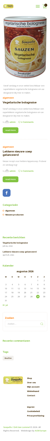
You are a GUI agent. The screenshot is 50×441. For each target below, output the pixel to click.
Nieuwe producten (14, 214)
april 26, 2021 (8, 255)
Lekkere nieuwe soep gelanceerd (17, 153)
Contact (31, 395)
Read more (10, 130)
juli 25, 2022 (8, 246)
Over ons (31, 382)
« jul (6, 305)
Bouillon (8, 358)
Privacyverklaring (35, 415)
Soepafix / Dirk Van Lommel (16, 427)
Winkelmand (33, 391)
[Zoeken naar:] (25, 323)
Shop (29, 378)
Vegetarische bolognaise (20, 102)
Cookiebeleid (33, 411)
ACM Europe (40, 430)
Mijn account (33, 386)
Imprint (31, 407)
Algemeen (8, 98)
